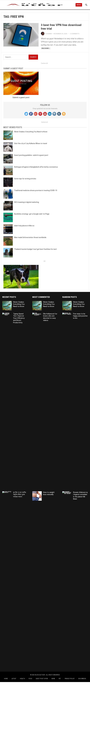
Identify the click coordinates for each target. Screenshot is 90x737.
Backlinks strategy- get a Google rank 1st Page (31, 214)
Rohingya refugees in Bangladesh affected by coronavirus (36, 167)
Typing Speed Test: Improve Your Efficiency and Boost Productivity (19, 318)
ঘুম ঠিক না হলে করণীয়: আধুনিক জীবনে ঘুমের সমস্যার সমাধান (19, 494)
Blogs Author (40, 675)
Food (30, 678)
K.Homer (48, 34)
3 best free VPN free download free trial (61, 26)
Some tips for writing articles (25, 179)
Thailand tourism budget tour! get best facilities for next (35, 249)
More (53, 678)
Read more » (46, 48)
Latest (13, 678)
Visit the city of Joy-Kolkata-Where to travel (30, 143)
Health (22, 678)
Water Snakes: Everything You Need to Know (30, 132)
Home (6, 678)
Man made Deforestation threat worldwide (30, 237)
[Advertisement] (45, 709)
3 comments (74, 34)
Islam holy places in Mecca (24, 226)
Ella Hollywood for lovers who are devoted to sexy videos (50, 317)
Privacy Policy (70, 678)
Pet (60, 678)
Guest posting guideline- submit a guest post (31, 155)
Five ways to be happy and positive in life (80, 316)
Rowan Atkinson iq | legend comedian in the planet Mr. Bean (80, 495)
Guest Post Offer (42, 678)
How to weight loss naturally (48, 493)
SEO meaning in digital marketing (26, 202)
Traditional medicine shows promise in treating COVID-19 (35, 190)
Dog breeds (82, 678)
